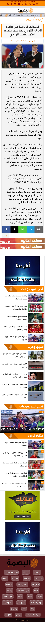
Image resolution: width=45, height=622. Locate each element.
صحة (24, 608)
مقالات (29, 596)
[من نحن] (33, 4)
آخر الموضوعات (32, 289)
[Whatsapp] (26, 4)
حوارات (4, 578)
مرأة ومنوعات (7, 602)
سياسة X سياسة (11, 572)
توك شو (9, 590)
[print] (38, 229)
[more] (37, 4)
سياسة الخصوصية (33, 614)
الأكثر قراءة (35, 435)
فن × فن (27, 578)
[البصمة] (22, 284)
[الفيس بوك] (11, 4)
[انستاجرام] (22, 4)
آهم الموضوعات (31, 406)
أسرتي (39, 596)
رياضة (36, 590)
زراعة (32, 608)
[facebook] (6, 229)
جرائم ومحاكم (22, 584)
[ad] (22, 240)
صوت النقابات (7, 596)
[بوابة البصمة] (25, 10)
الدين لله (35, 584)
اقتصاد (20, 596)
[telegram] (31, 229)
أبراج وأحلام (21, 602)
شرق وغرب (28, 19)
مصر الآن (26, 572)
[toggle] (4, 11)
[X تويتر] (15, 4)
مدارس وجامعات (23, 590)
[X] (14, 229)
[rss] (30, 4)
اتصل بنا (8, 614)
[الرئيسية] (8, 4)
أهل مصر (15, 578)
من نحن (18, 614)
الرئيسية (38, 19)
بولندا (5, 235)
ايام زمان (14, 608)
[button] (5, 422)
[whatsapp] (22, 229)
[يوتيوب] (19, 4)
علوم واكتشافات (36, 602)
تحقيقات (9, 584)
